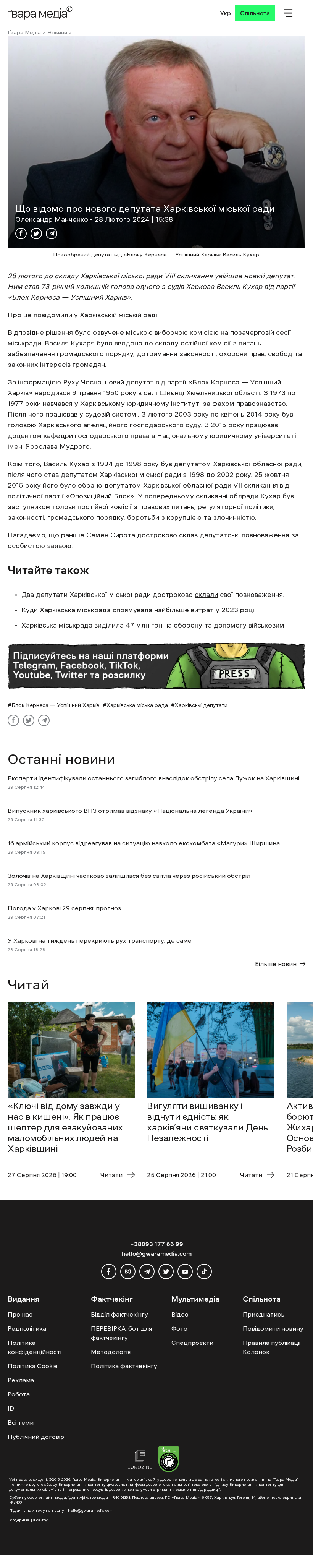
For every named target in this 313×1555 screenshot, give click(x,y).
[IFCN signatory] (168, 1460)
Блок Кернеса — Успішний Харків (55, 705)
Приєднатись (263, 1314)
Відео (180, 1314)
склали (206, 594)
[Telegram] (51, 233)
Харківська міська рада (137, 705)
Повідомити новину (273, 1328)
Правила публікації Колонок (271, 1347)
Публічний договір (36, 1436)
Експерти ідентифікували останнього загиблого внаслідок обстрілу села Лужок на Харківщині (154, 778)
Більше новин (276, 964)
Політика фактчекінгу (124, 1366)
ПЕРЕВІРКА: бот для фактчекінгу (121, 1333)
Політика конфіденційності (34, 1347)
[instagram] (128, 1271)
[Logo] (40, 12)
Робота (19, 1394)
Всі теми (21, 1422)
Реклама (21, 1380)
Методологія (111, 1352)
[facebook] (108, 1271)
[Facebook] (21, 233)
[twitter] (166, 1271)
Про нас (20, 1314)
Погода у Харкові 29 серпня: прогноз (64, 908)
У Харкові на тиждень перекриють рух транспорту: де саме (100, 940)
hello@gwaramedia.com (157, 1253)
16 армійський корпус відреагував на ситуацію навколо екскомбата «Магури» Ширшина (144, 843)
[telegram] (147, 1271)
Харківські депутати (201, 705)
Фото (179, 1328)
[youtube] (185, 1271)
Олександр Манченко (52, 219)
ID (11, 1408)
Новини (57, 32)
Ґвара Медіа (24, 32)
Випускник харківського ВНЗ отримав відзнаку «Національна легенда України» (130, 810)
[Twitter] (36, 233)
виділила (109, 625)
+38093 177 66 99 (156, 1244)
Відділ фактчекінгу (119, 1314)
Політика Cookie (33, 1366)
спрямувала (132, 609)
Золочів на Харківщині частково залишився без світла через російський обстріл (129, 875)
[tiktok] (204, 1271)
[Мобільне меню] (288, 13)
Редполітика (27, 1328)
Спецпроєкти (192, 1342)
